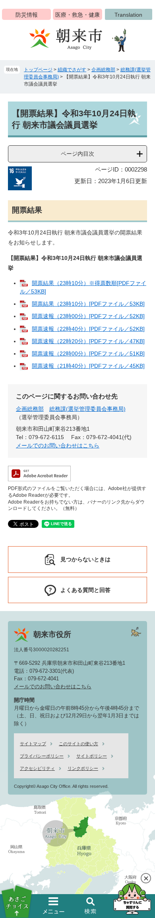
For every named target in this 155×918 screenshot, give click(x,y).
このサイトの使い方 (78, 743)
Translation (128, 15)
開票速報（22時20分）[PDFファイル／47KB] (88, 341)
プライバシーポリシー (42, 756)
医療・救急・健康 (77, 15)
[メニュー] (53, 905)
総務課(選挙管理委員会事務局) (87, 409)
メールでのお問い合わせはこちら (57, 445)
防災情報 (26, 15)
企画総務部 (103, 69)
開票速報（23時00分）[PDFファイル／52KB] (88, 316)
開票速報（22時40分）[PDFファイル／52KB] (88, 329)
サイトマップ (33, 743)
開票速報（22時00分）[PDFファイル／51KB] (88, 353)
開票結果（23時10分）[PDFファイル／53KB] (88, 304)
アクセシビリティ (37, 768)
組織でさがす (72, 69)
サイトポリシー (91, 756)
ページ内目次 (77, 153)
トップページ (38, 69)
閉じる (146, 878)
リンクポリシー (83, 768)
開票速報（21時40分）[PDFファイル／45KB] (88, 366)
